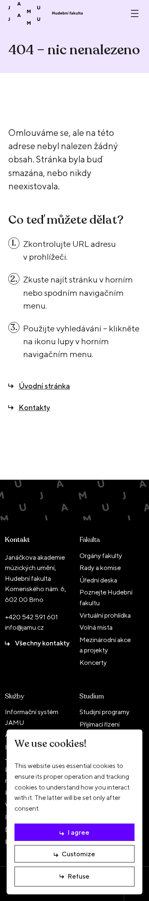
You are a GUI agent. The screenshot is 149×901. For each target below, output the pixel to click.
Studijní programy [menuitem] (104, 712)
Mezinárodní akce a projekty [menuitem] (105, 645)
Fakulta (89, 539)
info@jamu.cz (24, 627)
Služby (14, 696)
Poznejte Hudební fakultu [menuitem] (105, 597)
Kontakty (34, 407)
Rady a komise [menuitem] (100, 568)
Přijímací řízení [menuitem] (99, 724)
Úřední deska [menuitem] (98, 580)
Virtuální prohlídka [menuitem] (105, 615)
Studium (91, 696)
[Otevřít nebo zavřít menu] (134, 13)
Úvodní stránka (44, 386)
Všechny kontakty (42, 643)
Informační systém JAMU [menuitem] (31, 717)
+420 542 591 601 (31, 617)
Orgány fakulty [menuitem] (100, 556)
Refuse (78, 876)
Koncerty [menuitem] (93, 663)
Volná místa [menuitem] (96, 627)
